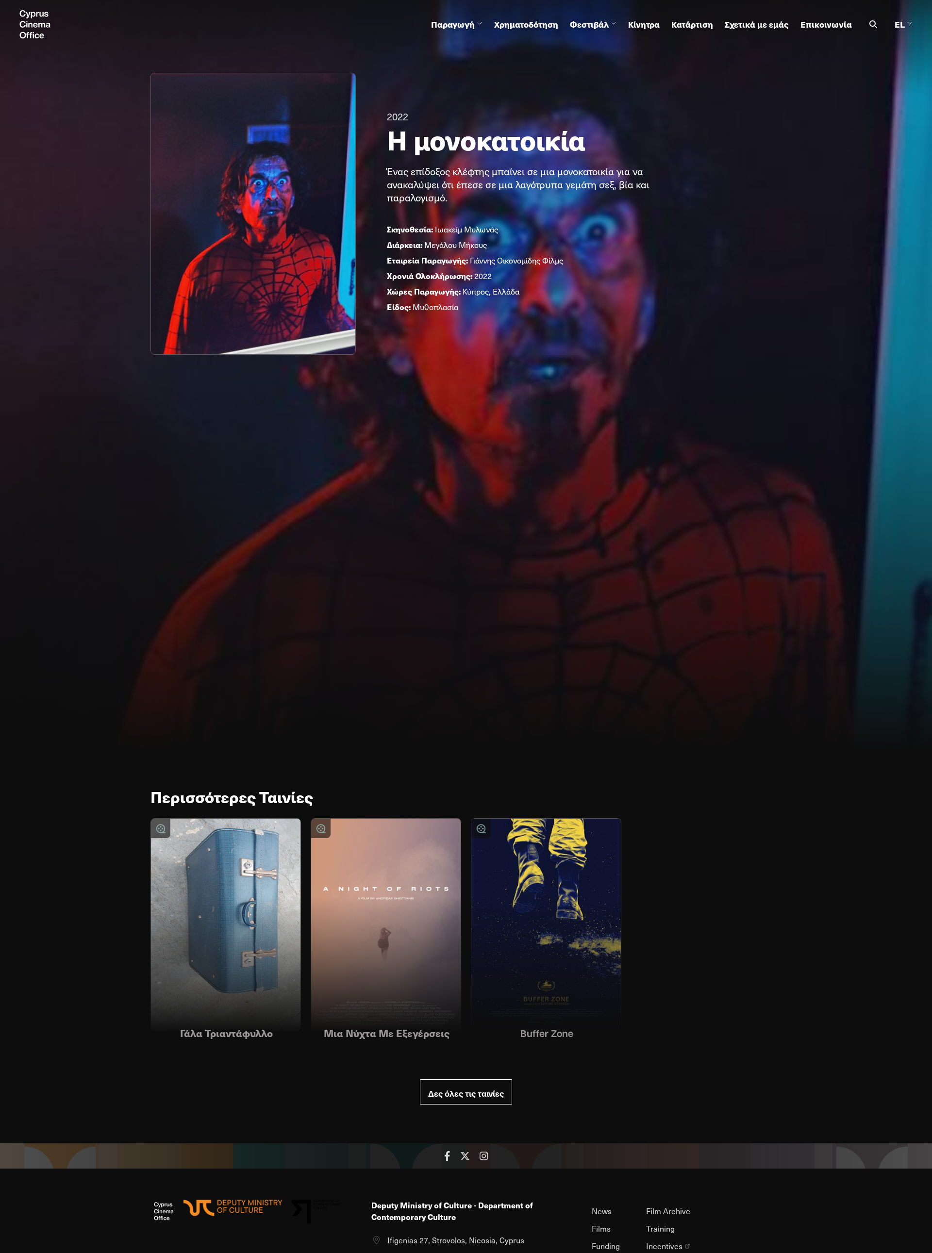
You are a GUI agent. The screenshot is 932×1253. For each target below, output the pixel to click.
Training (660, 1228)
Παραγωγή (453, 24)
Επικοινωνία (826, 24)
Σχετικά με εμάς (757, 24)
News (602, 1211)
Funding (606, 1246)
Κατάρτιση (692, 24)
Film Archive (668, 1211)
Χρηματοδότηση (526, 24)
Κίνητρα (644, 24)
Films (601, 1228)
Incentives (664, 1246)
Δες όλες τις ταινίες (466, 1093)
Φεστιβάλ (589, 24)
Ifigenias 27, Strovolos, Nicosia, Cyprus (455, 1240)
